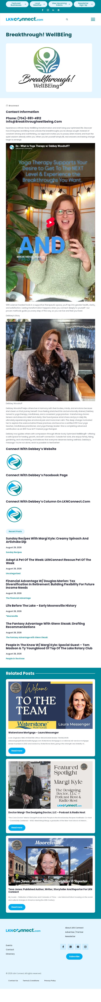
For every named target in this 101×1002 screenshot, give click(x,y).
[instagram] (48, 10)
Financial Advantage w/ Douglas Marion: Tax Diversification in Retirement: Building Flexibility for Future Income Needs (50, 584)
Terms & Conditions (31, 980)
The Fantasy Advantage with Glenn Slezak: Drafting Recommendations (45, 625)
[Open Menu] (93, 19)
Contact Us (13, 980)
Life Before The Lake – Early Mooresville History (41, 605)
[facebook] (42, 10)
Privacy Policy (50, 980)
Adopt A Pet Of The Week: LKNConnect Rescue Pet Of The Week (48, 561)
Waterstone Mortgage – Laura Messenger (33, 732)
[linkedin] (53, 10)
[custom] (58, 10)
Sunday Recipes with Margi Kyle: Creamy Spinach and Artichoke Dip (47, 540)
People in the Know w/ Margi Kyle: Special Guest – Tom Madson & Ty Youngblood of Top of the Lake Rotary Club (49, 646)
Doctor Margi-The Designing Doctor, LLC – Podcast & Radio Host (46, 812)
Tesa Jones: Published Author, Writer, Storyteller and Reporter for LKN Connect (50, 890)
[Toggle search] (67, 19)
